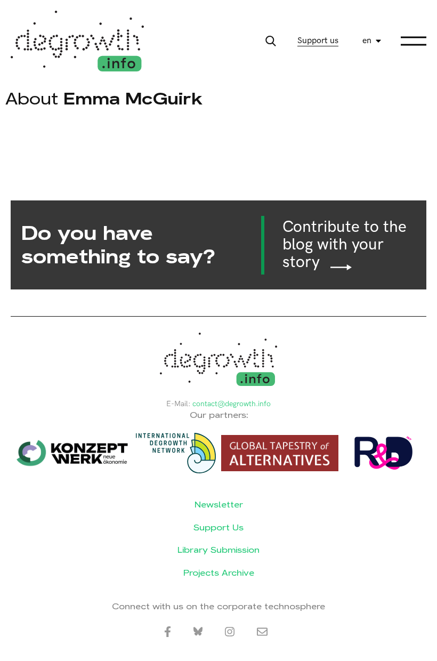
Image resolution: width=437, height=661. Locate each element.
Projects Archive (218, 572)
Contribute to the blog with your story (344, 245)
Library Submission (218, 549)
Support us (317, 41)
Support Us (218, 527)
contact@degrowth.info (231, 403)
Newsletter (219, 504)
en (366, 41)
